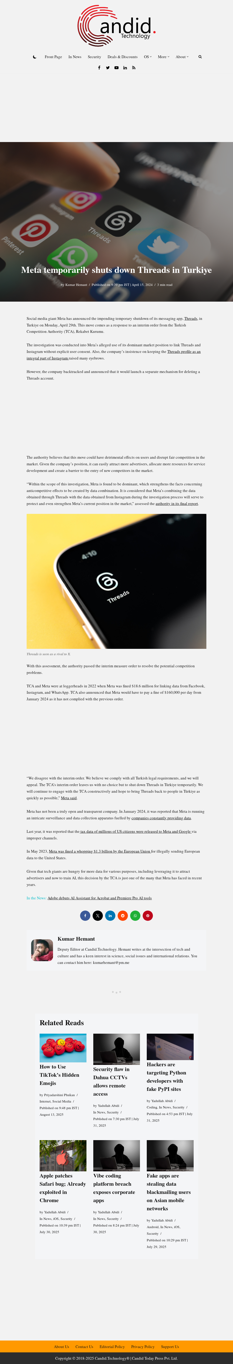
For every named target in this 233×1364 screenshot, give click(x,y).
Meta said (69, 797)
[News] (134, 68)
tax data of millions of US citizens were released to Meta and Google (136, 831)
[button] (151, 56)
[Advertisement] (116, 108)
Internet (45, 1101)
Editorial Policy (112, 1346)
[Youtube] (116, 68)
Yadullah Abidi (108, 1105)
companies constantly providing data (161, 817)
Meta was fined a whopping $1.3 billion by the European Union (100, 851)
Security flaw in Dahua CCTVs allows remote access (111, 1081)
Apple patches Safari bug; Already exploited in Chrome (63, 1187)
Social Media (61, 1101)
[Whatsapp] (135, 916)
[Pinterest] (148, 916)
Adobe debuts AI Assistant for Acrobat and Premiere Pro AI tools (100, 898)
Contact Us (84, 1346)
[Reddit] (123, 916)
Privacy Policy (143, 1346)
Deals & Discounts (123, 56)
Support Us (170, 1346)
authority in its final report (177, 503)
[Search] (200, 56)
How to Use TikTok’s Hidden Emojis (59, 1074)
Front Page (53, 56)
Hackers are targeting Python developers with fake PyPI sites (166, 1076)
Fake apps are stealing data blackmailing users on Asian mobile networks (169, 1191)
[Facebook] (99, 68)
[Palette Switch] (35, 56)
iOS (56, 1218)
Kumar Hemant (76, 284)
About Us (61, 1346)
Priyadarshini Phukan (59, 1094)
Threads (190, 318)
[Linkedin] (125, 68)
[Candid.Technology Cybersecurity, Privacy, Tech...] (116, 25)
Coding (152, 1107)
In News (74, 56)
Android (153, 1226)
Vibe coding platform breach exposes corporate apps (114, 1187)
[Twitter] (108, 68)
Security (94, 56)
